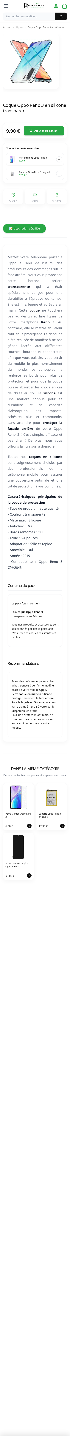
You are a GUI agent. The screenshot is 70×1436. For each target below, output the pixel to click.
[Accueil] (35, 6)
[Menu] (6, 6)
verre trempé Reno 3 (24, 706)
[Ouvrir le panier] (64, 6)
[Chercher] (61, 16)
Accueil (7, 27)
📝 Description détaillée (24, 228)
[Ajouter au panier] (59, 159)
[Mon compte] (56, 6)
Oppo (19, 27)
